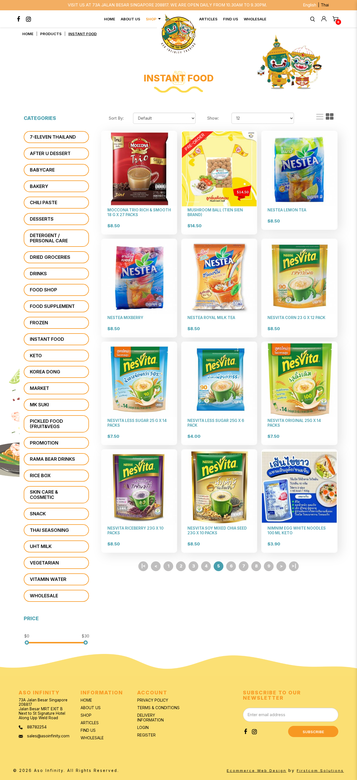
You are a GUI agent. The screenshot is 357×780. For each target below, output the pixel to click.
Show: (213, 118)
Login (143, 727)
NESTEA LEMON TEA (286, 210)
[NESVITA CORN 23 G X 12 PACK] (299, 276)
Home (27, 34)
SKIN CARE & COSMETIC (44, 494)
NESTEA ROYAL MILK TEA (211, 317)
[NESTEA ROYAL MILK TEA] (219, 276)
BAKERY (39, 186)
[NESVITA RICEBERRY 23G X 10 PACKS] (139, 487)
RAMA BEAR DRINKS (52, 459)
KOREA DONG (45, 372)
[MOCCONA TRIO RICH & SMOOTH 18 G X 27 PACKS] (139, 168)
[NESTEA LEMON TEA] (299, 168)
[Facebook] (19, 19)
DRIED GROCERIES (50, 257)
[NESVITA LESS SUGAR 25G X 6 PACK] (219, 379)
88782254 (37, 727)
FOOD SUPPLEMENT (52, 306)
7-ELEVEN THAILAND (53, 137)
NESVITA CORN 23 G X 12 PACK (296, 317)
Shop (86, 715)
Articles (90, 723)
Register (146, 735)
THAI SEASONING (49, 530)
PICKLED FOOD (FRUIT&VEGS (46, 423)
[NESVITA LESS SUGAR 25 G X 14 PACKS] (139, 379)
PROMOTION (44, 443)
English (309, 5)
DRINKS (38, 273)
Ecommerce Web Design (256, 770)
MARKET (39, 388)
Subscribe (313, 732)
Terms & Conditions (158, 708)
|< (143, 566)
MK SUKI (39, 404)
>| (294, 566)
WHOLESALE (44, 595)
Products (51, 34)
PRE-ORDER (195, 142)
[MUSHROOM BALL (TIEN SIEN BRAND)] (219, 168)
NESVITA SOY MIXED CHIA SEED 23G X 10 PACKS (217, 530)
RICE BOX (40, 475)
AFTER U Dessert (50, 153)
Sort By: (116, 118)
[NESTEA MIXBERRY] (139, 276)
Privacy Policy (152, 700)
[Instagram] (29, 19)
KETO (36, 355)
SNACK (38, 513)
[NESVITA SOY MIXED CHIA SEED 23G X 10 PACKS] (219, 487)
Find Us (88, 730)
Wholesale (92, 738)
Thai (325, 5)
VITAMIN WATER (48, 579)
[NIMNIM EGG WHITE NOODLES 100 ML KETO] (299, 487)
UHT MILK (41, 546)
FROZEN (39, 322)
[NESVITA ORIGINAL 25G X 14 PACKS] (299, 379)
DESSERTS (42, 219)
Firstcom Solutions (320, 770)
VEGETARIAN (44, 563)
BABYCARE (42, 170)
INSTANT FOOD (82, 34)
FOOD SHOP (43, 290)
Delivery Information (150, 717)
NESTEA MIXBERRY (125, 317)
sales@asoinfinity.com (48, 736)
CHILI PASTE (43, 202)
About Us (91, 708)
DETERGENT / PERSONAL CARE (49, 238)
